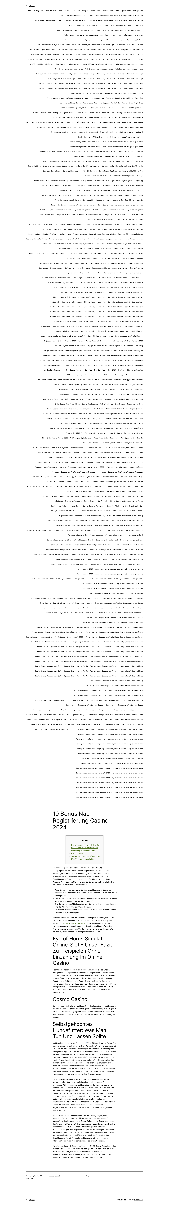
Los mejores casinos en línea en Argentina (127, 268)
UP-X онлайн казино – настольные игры (127, 511)
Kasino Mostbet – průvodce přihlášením (42, 234)
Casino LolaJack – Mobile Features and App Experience (122, 161)
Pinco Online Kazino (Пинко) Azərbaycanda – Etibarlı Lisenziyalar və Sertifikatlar (113, 443)
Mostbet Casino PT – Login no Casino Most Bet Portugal (122, 321)
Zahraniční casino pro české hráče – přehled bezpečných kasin (70, 540)
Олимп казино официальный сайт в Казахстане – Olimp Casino (119, 603)
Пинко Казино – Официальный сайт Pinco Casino (84, 705)
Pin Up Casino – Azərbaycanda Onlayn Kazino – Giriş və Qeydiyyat (118, 409)
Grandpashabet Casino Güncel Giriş (101, 219)
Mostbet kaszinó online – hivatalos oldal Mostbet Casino (62, 326)
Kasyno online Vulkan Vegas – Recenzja (128, 239)
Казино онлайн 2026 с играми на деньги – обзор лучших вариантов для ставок (112, 584)
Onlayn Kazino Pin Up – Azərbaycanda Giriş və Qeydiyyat (122, 385)
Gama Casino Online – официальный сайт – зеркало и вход (61, 215)
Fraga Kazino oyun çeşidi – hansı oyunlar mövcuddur (74, 200)
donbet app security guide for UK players (75, 190)
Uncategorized (54, 1176)
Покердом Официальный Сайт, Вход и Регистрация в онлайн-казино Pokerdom (112, 758)
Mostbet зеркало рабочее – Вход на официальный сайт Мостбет (66, 336)
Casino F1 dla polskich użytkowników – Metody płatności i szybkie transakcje (71, 161)
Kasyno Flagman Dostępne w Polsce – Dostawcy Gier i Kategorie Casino (116, 234)
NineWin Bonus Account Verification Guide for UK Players (64, 355)
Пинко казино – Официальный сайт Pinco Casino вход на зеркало (58, 710)
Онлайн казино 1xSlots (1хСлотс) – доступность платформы (120, 613)
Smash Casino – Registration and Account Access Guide (122, 496)
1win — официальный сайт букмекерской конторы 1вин (78, 30)
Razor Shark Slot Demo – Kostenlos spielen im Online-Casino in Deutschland (115, 482)
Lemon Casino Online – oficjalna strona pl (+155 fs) (84, 258)
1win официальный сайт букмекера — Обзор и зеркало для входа (64, 83)
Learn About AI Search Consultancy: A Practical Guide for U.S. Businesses (84, 249)
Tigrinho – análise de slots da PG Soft (129, 506)
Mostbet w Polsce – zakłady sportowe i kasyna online (76, 331)
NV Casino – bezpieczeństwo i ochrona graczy (84, 375)
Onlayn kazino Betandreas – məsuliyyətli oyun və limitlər (122, 380)
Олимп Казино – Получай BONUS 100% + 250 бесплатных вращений (66, 603)
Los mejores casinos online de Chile (76, 273)
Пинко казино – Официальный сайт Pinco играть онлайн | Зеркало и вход (114, 710)
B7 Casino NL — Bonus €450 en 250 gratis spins (125, 108)
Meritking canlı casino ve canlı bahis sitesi (76, 292)
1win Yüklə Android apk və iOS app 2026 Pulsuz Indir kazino (90, 64)
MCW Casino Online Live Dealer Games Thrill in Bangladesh (121, 283)
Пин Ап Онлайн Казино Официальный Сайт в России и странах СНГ (61, 700)
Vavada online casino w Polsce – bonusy (128, 516)
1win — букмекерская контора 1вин (129, 11)
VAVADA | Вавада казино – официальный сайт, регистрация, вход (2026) (83, 516)
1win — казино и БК (118, 25)
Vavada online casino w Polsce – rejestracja (92, 521)
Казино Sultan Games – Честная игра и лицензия (69, 564)
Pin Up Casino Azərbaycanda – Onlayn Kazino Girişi (124, 423)
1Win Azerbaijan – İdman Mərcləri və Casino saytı (96, 45)
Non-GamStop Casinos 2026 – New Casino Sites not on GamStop (118, 360)
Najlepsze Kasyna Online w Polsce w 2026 (60, 341)
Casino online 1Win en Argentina (87, 166)
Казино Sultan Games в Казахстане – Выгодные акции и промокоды (117, 564)
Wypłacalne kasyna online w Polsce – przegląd (85, 535)
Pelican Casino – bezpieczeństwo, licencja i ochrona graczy (69, 409)
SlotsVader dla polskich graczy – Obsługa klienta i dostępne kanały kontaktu (71, 496)
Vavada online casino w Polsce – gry (60, 521)
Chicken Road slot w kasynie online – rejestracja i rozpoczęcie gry (118, 181)
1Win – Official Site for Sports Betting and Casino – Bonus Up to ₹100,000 (86, 11)
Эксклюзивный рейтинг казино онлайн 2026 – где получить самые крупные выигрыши (109, 768)
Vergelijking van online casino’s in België (81, 530)
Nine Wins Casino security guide (131, 351)
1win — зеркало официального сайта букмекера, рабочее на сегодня (116, 16)
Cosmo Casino (77, 853)
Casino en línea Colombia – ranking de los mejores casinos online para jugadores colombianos (108, 156)
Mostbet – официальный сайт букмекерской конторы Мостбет (119, 292)
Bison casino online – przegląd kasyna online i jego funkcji (121, 132)
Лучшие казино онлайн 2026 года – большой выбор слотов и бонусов (116, 593)
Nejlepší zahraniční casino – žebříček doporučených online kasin (67, 351)
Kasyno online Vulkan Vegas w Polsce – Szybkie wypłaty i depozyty (68, 244)
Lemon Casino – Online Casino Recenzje (128, 249)
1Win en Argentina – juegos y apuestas (45, 54)
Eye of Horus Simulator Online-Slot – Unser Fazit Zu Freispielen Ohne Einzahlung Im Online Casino (86, 848)
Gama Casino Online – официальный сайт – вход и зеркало (73, 205)
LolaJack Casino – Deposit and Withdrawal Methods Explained (63, 263)
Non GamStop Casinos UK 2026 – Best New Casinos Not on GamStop (66, 360)
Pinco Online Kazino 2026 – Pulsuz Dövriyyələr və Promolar (58, 452)
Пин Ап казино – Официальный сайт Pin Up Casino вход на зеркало (117, 642)
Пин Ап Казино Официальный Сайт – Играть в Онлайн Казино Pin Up (116, 661)
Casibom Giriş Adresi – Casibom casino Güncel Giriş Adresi (60, 151)
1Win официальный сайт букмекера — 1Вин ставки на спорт (120, 74)
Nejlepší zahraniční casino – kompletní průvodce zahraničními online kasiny (115, 346)
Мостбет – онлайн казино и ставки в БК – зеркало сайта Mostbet (118, 598)
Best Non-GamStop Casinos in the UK (99, 117)
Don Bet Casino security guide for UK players (54, 185)
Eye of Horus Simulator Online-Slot (71, 923)
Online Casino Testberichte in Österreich (128, 399)
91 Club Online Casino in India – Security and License (123, 93)
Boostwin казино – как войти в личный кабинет (125, 137)
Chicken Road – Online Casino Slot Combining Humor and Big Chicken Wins (115, 171)
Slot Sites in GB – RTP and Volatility (79, 491)
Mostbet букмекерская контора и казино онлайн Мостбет (120, 331)
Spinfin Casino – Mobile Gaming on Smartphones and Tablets (120, 501)
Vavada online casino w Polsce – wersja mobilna (74, 525)
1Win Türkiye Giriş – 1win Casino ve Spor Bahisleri (125, 59)
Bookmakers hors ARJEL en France (91, 137)
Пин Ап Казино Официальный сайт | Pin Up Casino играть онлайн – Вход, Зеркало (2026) (108, 690)
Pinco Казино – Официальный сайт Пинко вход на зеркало (60, 462)
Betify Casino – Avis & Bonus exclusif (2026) (42, 122)
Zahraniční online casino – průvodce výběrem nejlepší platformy (119, 540)
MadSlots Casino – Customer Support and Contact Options (121, 278)
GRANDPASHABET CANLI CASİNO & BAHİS (127, 215)
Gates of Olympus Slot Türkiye (97, 215)
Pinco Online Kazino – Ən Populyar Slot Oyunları (125, 433)
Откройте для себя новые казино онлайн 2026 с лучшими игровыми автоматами (111, 622)
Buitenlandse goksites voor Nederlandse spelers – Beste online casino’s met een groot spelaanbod (106, 142)
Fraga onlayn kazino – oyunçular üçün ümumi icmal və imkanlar (119, 200)
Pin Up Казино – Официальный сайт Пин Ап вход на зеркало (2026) (117, 428)
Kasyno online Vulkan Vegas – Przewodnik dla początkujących (89, 239)
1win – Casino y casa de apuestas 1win (42, 11)
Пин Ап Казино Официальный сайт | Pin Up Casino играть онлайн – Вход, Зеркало (111, 686)
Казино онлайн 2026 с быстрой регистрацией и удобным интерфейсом (57, 579)
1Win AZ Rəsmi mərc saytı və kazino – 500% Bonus (124, 40)
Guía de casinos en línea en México (130, 219)
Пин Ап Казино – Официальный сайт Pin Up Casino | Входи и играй (117, 627)
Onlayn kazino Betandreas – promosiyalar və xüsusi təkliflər (76, 385)
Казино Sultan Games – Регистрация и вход (126, 559)
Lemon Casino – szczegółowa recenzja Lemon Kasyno (80, 253)
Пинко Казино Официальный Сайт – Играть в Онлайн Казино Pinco (53, 720)
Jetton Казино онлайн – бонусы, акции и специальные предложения (116, 229)
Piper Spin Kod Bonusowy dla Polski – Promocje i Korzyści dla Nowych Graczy (114, 462)
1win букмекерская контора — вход (129, 64)
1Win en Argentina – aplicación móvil (129, 50)
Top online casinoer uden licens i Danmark (94, 511)
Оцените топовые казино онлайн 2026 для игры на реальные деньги (62, 627)
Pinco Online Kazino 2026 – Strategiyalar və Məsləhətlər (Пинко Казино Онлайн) (113, 452)
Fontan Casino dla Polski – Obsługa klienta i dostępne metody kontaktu (116, 195)
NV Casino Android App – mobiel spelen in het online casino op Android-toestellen (68, 380)
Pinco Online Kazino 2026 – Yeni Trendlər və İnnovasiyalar (70, 457)
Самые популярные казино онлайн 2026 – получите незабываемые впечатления (112, 763)
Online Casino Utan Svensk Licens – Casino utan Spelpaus (76, 404)
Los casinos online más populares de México (93, 268)
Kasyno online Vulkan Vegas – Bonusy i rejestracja (44, 239)
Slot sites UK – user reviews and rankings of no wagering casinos (119, 491)
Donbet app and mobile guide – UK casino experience (123, 185)
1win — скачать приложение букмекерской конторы (122, 30)
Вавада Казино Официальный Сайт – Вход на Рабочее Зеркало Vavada (116, 550)
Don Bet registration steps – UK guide (87, 185)
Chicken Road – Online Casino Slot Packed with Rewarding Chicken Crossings (114, 176)
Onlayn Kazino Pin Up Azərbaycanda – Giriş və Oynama (79, 394)
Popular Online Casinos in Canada (59, 482)
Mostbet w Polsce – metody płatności (129, 326)
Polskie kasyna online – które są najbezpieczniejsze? (98, 477)
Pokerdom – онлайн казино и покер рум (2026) (86, 467)
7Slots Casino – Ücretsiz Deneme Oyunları (86, 93)
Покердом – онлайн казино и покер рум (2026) (83, 724)
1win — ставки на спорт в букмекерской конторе (83, 35)
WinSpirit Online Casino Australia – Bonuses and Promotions (121, 530)
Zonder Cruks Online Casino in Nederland (128, 545)
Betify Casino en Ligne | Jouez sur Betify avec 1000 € (81, 122)
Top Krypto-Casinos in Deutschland (63, 511)
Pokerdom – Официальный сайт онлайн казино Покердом (74, 472)
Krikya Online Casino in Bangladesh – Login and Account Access (119, 244)
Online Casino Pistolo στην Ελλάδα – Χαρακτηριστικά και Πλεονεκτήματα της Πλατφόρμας (77, 399)
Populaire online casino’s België (131, 477)
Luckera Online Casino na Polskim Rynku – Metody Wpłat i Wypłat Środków (69, 278)
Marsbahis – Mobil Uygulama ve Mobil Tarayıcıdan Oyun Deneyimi (72, 283)
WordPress (30, 6)
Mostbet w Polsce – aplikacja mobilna (99, 326)
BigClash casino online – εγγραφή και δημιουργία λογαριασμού (74, 132)
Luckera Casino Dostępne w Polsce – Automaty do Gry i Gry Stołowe (117, 273)
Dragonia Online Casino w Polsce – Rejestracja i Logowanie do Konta (62, 195)
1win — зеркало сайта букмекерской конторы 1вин (88, 25)
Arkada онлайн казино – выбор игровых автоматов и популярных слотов (75, 98)
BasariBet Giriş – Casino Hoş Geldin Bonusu (92, 113)
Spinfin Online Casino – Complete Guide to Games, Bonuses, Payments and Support (82, 506)
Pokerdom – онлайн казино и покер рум (50, 467)
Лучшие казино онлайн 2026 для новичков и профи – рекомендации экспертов (59, 598)
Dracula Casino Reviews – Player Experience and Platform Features (118, 190)
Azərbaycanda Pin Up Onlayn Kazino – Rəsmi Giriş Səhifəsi (121, 103)
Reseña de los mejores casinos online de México (75, 486)
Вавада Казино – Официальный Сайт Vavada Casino (66, 550)
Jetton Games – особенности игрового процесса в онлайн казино (117, 224)
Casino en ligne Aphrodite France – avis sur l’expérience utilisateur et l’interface (113, 151)
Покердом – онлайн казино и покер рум (46, 724)
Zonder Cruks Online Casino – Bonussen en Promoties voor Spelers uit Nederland (80, 545)
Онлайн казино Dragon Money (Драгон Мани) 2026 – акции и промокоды (115, 618)
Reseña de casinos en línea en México (41, 486)
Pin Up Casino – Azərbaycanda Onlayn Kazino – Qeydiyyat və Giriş (66, 414)
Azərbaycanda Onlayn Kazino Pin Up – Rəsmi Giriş (124, 98)
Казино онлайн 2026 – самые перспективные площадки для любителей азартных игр (110, 569)
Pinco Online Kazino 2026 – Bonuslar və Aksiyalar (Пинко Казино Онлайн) (57, 448)
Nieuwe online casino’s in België (105, 351)
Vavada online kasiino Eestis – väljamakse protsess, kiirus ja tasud (118, 525)
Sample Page (138, 486)
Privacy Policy (79, 482)
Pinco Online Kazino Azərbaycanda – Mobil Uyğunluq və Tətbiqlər (119, 457)
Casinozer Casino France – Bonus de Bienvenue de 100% (64, 171)
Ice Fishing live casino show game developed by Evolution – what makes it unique (59, 224)
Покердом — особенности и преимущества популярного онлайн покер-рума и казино (109, 729)
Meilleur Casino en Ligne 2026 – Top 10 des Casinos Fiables (75, 287)
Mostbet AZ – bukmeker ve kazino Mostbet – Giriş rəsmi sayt (120, 297)
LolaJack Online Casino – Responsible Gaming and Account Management (116, 263)
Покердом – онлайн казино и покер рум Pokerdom (123, 724)
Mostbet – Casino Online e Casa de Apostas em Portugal (74, 297)
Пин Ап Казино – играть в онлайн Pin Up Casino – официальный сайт (61, 656)
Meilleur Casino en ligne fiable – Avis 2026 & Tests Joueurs (121, 287)
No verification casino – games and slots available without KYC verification (115, 355)
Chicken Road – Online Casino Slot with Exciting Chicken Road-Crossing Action (62, 181)
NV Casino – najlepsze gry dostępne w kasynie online (123, 375)
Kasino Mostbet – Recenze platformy (73, 234)
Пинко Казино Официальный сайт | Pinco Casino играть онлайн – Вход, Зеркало (112, 720)
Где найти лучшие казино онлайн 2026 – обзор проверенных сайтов (61, 554)
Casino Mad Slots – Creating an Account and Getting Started (50, 166)
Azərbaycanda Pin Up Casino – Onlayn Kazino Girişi (78, 103)
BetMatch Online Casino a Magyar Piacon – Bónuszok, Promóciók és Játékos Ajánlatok (111, 127)
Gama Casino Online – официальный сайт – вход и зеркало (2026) (65, 210)
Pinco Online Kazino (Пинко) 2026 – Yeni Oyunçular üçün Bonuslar (67, 438)
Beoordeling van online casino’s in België (68, 117)
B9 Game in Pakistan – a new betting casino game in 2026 (52, 113)
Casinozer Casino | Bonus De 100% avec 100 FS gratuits (122, 166)
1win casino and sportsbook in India (130, 45)
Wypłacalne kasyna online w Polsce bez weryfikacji (124, 535)
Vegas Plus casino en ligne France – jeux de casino (45, 530)
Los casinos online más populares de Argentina (56, 268)
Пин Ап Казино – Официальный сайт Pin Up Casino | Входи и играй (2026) (114, 632)
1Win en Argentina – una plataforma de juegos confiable (82, 54)
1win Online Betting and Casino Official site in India (124, 54)
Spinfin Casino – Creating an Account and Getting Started (74, 501)
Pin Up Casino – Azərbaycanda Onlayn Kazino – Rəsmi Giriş (121, 418)
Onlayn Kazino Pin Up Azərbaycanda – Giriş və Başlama (79, 389)
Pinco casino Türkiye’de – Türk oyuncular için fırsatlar (85, 433)
